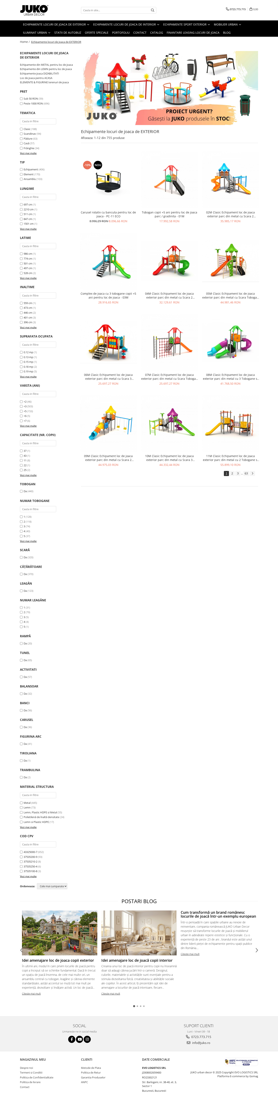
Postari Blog (139, 901)
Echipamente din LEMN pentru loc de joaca (46, 69)
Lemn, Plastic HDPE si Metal (40, 812)
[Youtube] (79, 1039)
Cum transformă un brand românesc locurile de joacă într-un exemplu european (218, 914)
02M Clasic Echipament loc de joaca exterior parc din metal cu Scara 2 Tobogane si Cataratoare (230, 214)
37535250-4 (30, 866)
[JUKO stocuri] (169, 88)
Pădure (28, 138)
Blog (227, 32)
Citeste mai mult (31, 993)
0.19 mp (28, 371)
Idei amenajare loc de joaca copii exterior (58, 960)
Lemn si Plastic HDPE (36, 822)
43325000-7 (30, 852)
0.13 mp (28, 357)
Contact (140, 32)
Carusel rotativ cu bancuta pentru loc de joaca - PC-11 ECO (108, 214)
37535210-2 (30, 861)
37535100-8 (30, 871)
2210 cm (29, 209)
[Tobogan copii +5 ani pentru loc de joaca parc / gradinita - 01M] (169, 179)
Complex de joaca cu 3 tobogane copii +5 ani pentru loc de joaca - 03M (108, 295)
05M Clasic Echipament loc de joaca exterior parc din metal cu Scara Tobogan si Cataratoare (230, 295)
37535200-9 (30, 857)
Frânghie (29, 148)
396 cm (28, 322)
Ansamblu (30, 179)
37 (25, 451)
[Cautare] (152, 10)
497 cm (28, 268)
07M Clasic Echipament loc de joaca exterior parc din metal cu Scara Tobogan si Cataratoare (169, 377)
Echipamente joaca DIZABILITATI (39, 73)
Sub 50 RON (31, 98)
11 (25, 460)
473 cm (28, 308)
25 (25, 470)
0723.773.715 (200, 1037)
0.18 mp (28, 367)
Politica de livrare (30, 1082)
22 (25, 465)
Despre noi (26, 1068)
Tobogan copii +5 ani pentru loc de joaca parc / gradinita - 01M (169, 214)
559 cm (28, 303)
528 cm (28, 273)
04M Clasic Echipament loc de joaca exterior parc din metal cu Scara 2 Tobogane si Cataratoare (169, 295)
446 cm (28, 312)
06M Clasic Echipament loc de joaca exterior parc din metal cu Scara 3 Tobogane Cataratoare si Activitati (108, 377)
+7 (25, 421)
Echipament (31, 169)
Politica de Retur (91, 1072)
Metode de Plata (91, 1068)
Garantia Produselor (93, 1077)
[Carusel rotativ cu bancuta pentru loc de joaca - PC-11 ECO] (108, 180)
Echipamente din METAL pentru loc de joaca (46, 65)
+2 (25, 401)
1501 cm (29, 223)
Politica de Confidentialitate (36, 1077)
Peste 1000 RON (33, 103)
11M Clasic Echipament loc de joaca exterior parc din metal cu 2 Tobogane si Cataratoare (230, 458)
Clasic (27, 129)
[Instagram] (87, 1039)
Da (25, 491)
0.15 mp (28, 362)
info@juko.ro (200, 1043)
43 (25, 455)
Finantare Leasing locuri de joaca (193, 32)
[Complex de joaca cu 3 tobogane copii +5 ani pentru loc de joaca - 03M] (108, 261)
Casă (26, 143)
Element (29, 174)
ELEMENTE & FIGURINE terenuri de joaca (44, 82)
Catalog (156, 32)
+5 (25, 411)
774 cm (28, 258)
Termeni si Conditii (31, 1072)
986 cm (28, 253)
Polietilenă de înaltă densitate (41, 817)
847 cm (28, 219)
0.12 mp (28, 352)
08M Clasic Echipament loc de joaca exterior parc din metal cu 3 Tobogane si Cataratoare (230, 377)
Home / (25, 42)
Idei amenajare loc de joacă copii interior (137, 960)
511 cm (28, 214)
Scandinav (30, 133)
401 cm (28, 317)
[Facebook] (71, 1039)
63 (246, 473)
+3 (25, 406)
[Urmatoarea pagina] (252, 473)
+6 (25, 416)
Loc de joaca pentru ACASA (36, 78)
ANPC (84, 1082)
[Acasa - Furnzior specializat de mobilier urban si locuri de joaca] (40, 10)
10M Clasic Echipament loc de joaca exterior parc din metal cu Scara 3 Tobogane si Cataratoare (169, 458)
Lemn (27, 807)
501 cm (28, 263)
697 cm (28, 204)
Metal (27, 803)
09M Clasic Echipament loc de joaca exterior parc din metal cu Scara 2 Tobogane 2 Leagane (108, 458)
